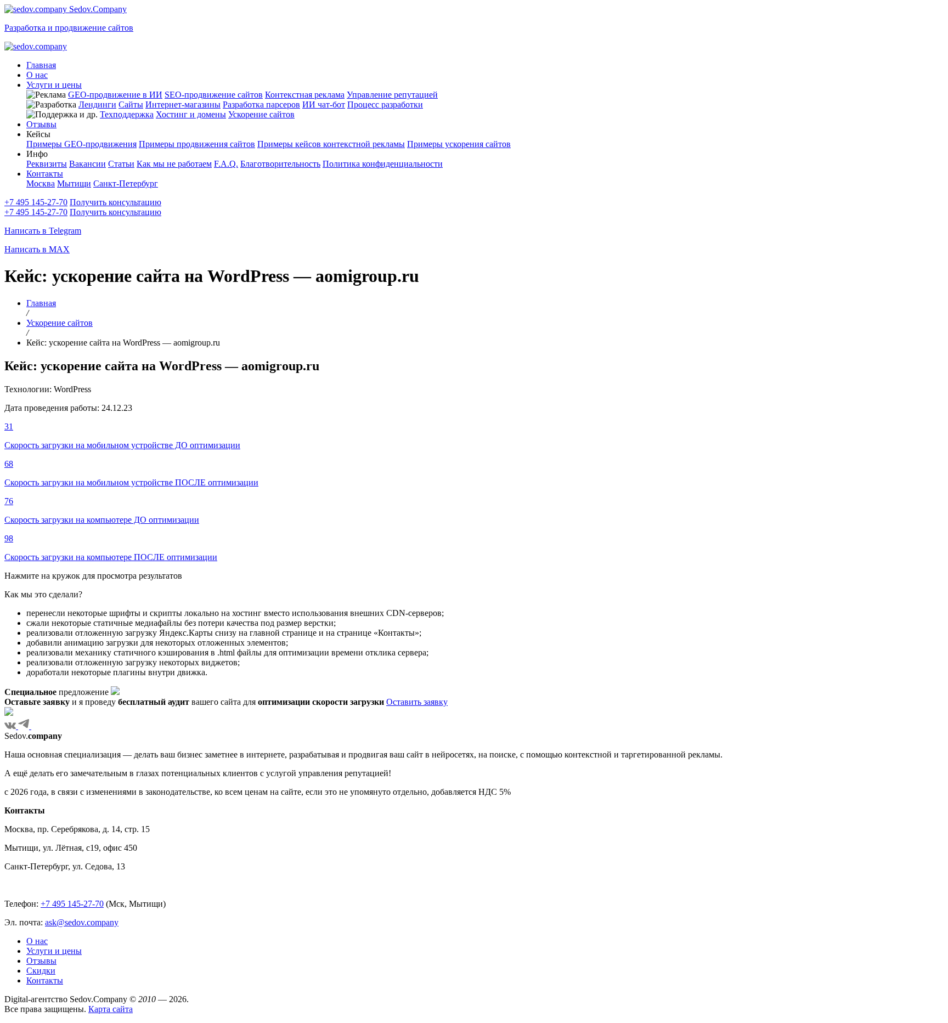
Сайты (131, 104)
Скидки (40, 970)
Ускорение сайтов (261, 114)
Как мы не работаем (174, 163)
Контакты (44, 173)
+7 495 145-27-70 (35, 202)
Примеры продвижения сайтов (197, 144)
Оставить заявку (417, 702)
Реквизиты (46, 163)
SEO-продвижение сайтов (214, 94)
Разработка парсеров (261, 104)
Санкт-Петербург (125, 183)
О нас (37, 75)
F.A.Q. (226, 163)
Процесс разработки (385, 104)
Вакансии (87, 163)
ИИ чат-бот (323, 104)
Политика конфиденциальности (383, 163)
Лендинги (97, 104)
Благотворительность (280, 163)
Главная (41, 65)
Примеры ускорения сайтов (459, 144)
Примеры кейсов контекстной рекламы (331, 144)
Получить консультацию (115, 202)
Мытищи (74, 183)
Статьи (121, 163)
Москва (40, 183)
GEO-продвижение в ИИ (115, 94)
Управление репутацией (392, 94)
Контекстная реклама (305, 94)
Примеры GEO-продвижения (81, 144)
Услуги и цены (54, 84)
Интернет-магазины (183, 104)
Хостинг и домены (191, 114)
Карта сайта (110, 1009)
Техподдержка (127, 114)
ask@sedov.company (82, 922)
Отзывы (41, 124)
